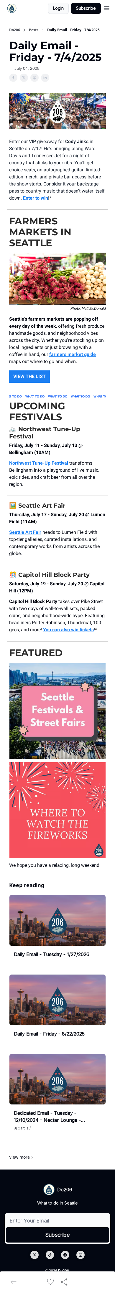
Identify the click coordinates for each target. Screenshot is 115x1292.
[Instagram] (80, 1254)
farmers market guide (72, 354)
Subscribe (86, 8)
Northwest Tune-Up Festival (38, 463)
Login (58, 8)
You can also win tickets (68, 629)
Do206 (14, 30)
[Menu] (106, 7)
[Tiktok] (49, 1254)
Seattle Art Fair (25, 532)
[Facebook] (65, 1254)
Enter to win (35, 198)
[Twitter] (34, 1254)
